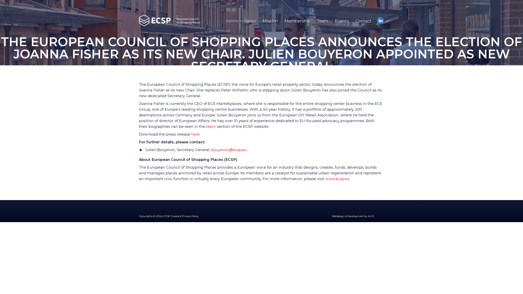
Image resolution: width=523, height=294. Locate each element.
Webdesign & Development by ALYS (353, 216)
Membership (297, 21)
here (195, 134)
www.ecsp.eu (337, 179)
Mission (270, 21)
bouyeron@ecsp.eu (229, 150)
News (250, 21)
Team (322, 21)
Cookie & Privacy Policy (185, 216)
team (211, 126)
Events (342, 21)
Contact (363, 21)
